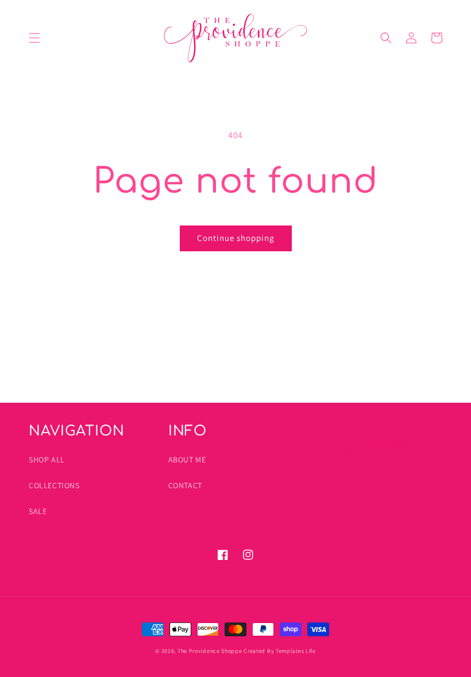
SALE (38, 511)
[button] (34, 37)
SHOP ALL (47, 459)
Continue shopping (236, 237)
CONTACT (185, 485)
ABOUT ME (187, 459)
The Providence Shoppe (209, 651)
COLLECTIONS (54, 485)
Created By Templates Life (280, 651)
